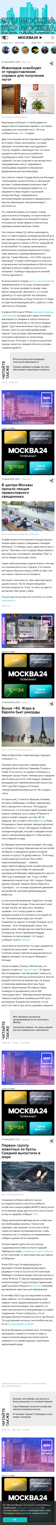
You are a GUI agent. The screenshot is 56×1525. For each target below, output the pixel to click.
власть (4, 382)
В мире (24, 702)
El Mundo (25, 940)
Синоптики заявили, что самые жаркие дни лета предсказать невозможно (33, 1028)
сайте (21, 133)
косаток (36, 1286)
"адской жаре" (30, 969)
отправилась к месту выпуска (37, 1251)
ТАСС (35, 1214)
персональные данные (28, 1507)
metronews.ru (8, 600)
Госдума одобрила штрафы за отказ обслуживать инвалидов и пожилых (31, 368)
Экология (25, 1139)
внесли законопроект (40, 281)
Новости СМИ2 (8, 428)
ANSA (41, 821)
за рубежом (25, 1043)
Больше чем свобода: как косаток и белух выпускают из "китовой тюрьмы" (33, 1400)
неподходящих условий (20, 1324)
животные (16, 1430)
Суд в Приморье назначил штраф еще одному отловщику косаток (32, 1408)
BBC (15, 759)
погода (15, 1043)
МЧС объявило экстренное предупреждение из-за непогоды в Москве (31, 1019)
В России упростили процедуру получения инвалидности (28, 360)
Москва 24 (28, 37)
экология (26, 1430)
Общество (25, 62)
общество (13, 382)
